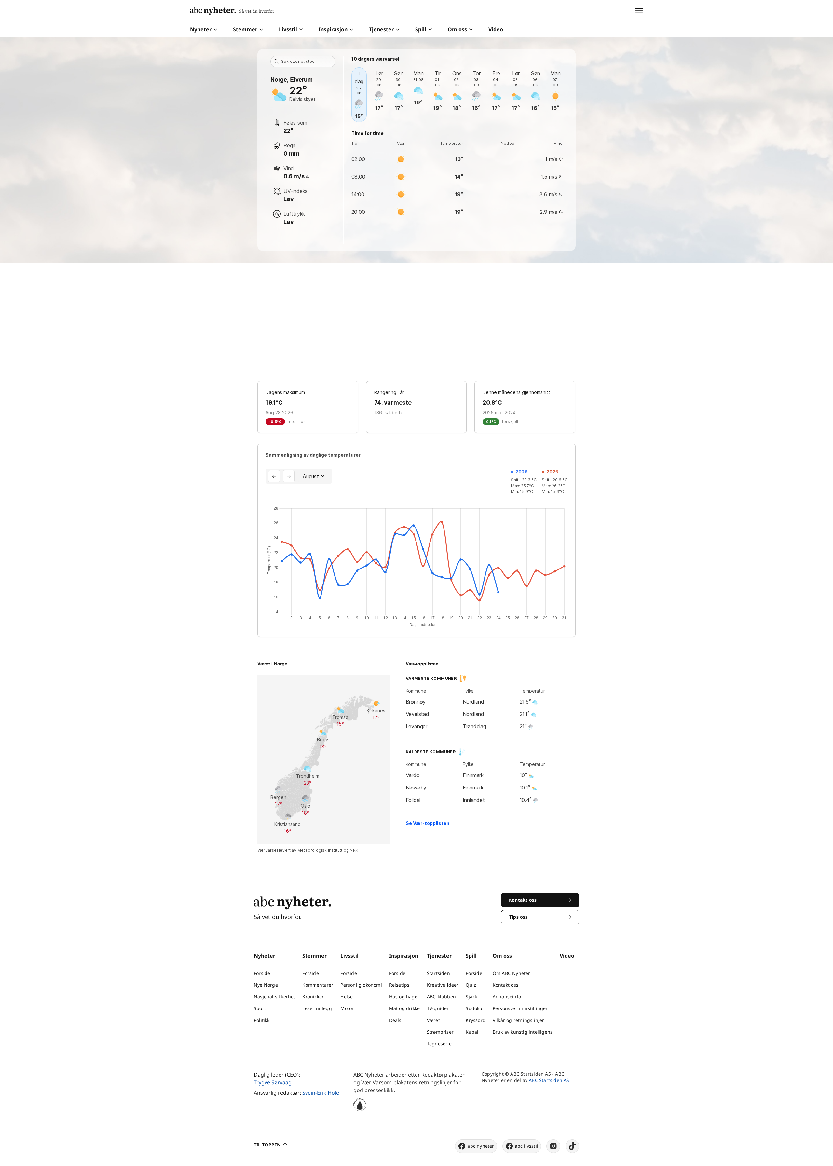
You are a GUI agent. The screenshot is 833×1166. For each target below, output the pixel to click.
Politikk (262, 1020)
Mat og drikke (404, 1008)
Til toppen (267, 1145)
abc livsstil (526, 1146)
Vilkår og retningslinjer (518, 1020)
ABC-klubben (441, 997)
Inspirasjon (333, 29)
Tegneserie (439, 1043)
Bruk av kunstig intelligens (523, 1032)
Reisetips (399, 985)
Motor (347, 1008)
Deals (395, 1020)
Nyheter (201, 29)
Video (495, 29)
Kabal (472, 1032)
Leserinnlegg (317, 1008)
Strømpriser (440, 1032)
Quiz (471, 985)
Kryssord (475, 1020)
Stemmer (245, 29)
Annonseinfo (507, 997)
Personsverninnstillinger (520, 1008)
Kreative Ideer (443, 985)
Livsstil (288, 29)
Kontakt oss (505, 985)
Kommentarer (317, 985)
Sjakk (471, 997)
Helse (346, 997)
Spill (420, 29)
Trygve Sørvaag (273, 1082)
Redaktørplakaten (443, 1074)
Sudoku (474, 1008)
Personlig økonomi (361, 985)
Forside (262, 973)
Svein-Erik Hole (320, 1092)
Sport (260, 1008)
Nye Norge (266, 985)
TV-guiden (438, 1008)
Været (433, 1020)
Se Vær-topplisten (427, 823)
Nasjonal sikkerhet (274, 997)
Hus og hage (403, 997)
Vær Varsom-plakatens (389, 1082)
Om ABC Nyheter (511, 973)
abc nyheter (480, 1146)
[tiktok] (572, 1146)
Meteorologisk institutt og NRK (327, 850)
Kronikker (313, 997)
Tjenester (381, 29)
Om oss (457, 29)
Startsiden (438, 973)
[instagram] (553, 1146)
